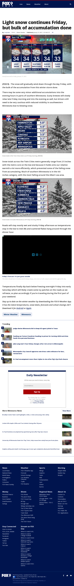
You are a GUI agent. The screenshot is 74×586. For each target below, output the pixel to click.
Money (5, 492)
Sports (42, 468)
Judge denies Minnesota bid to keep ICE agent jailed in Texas (35, 328)
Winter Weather (21, 32)
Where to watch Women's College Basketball (26, 555)
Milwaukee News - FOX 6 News (45, 495)
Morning (61, 468)
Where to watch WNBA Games (26, 560)
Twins (41, 475)
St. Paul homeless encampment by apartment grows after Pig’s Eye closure (25, 432)
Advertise (61, 508)
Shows (23, 492)
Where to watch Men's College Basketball (26, 550)
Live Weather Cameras (25, 478)
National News (7, 473)
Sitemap (60, 506)
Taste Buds (24, 513)
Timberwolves (43, 480)
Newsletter (5, 534)
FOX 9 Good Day (26, 499)
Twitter (4, 541)
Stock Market (6, 499)
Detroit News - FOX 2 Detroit (46, 503)
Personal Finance (7, 494)
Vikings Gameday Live (27, 506)
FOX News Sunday (8, 484)
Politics (4, 480)
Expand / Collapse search (70, 4)
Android (19, 308)
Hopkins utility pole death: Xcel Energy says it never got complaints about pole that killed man (31, 449)
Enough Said (25, 504)
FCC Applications (63, 513)
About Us (62, 492)
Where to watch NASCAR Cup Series (27, 541)
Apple (28, 308)
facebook (63, 575)
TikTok (4, 543)
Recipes (60, 475)
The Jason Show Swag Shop (28, 518)
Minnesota (26, 314)
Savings (4, 504)
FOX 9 (13, 32)
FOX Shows (24, 494)
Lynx (40, 482)
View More (67, 411)
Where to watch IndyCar (26, 545)
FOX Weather (25, 484)
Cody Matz (7, 32)
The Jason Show (26, 497)
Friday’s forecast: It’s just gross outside (16, 276)
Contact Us (61, 494)
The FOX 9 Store (26, 521)
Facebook (5, 536)
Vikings (41, 471)
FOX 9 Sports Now (26, 511)
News (4, 468)
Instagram (5, 538)
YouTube (5, 545)
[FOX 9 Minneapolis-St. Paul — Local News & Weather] (8, 4)
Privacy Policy (39, 401)
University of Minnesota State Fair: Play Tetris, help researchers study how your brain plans (30, 440)
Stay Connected (9, 526)
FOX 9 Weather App (27, 471)
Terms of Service (38, 403)
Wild (40, 477)
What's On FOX (62, 504)
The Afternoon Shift (27, 515)
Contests (60, 497)
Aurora (41, 487)
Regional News (45, 492)
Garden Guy (61, 473)
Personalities (62, 499)
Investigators (6, 477)
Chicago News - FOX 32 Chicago (45, 499)
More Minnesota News (12, 411)
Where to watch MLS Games (27, 564)
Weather (24, 468)
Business (5, 497)
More (46, 4)
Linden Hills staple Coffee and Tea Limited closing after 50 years (22, 423)
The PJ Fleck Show (26, 508)
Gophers (42, 473)
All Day (23, 501)
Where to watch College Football (26, 534)
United (41, 484)
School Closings (26, 475)
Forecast (23, 473)
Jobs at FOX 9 (62, 501)
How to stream (7, 529)
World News (6, 475)
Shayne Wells (62, 471)
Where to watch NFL (27, 531)
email (70, 575)
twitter (67, 575)
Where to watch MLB (27, 538)
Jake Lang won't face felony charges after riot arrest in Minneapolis (38, 344)
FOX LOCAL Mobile (8, 531)
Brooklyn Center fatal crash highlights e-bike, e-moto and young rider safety (25, 415)
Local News (6, 471)
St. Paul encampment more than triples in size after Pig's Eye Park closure (40, 359)
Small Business (7, 501)
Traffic (23, 482)
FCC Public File (62, 511)
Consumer (5, 482)
